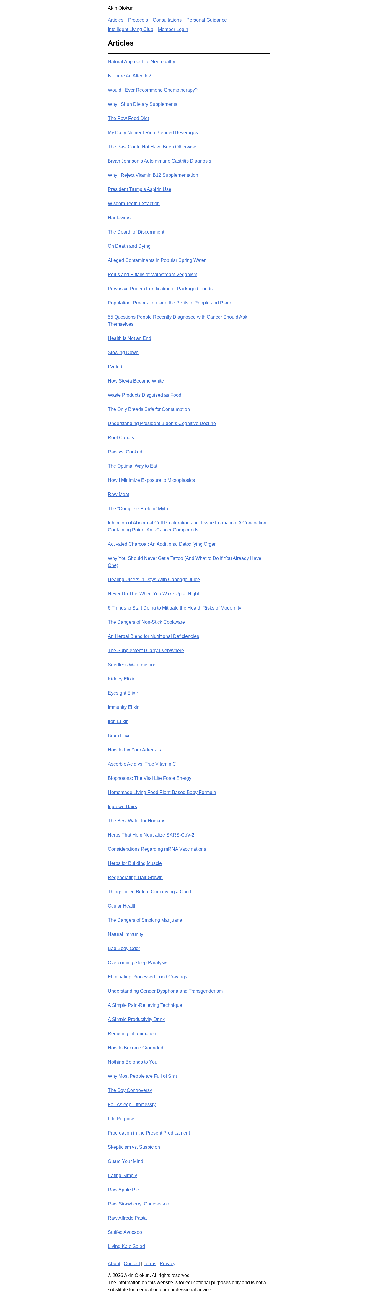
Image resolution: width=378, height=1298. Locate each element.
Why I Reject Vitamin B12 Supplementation (153, 175)
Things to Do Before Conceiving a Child (149, 891)
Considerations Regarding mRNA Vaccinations (157, 849)
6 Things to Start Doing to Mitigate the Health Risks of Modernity (174, 607)
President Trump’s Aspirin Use (139, 189)
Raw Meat (118, 494)
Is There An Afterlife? (129, 75)
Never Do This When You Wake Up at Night (153, 593)
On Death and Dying (129, 246)
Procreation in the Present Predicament (149, 1132)
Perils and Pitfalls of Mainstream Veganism (152, 274)
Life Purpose (121, 1118)
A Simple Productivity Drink (136, 1019)
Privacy (167, 1263)
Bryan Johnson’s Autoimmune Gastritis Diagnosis (159, 160)
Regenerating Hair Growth (135, 877)
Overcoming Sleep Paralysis (137, 962)
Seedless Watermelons (132, 664)
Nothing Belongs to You (132, 1061)
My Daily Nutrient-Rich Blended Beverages (153, 132)
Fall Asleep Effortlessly (132, 1104)
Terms (150, 1263)
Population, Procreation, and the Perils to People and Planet (171, 302)
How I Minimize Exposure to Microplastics (151, 480)
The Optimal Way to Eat (132, 466)
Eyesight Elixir (123, 693)
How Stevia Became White (136, 380)
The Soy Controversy (130, 1090)
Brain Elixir (119, 735)
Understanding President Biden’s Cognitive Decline (162, 423)
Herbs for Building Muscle (135, 863)
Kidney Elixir (121, 678)
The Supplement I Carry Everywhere (146, 650)
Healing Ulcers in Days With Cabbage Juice (154, 579)
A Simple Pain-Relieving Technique (145, 1005)
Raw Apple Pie (123, 1189)
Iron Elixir (118, 721)
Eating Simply (122, 1175)
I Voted (115, 366)
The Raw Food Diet (128, 118)
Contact (132, 1263)
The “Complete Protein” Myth (138, 508)
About (114, 1263)
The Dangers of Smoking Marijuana (145, 920)
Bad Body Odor (124, 948)
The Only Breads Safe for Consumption (149, 409)
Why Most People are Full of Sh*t (142, 1076)
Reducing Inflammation (132, 1033)
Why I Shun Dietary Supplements (142, 104)
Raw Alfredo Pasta (127, 1218)
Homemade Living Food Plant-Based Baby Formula (162, 792)
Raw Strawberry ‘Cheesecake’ (140, 1203)
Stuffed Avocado (125, 1232)
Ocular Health (122, 905)
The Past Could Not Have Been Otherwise (152, 146)
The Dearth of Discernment (136, 231)
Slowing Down (123, 352)
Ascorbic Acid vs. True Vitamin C (142, 764)
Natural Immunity (125, 934)
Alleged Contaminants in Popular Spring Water (157, 260)
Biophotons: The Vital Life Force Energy (149, 778)
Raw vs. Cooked (125, 451)
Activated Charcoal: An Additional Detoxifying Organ (162, 544)
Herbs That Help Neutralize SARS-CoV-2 (151, 834)
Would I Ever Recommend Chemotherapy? (153, 90)
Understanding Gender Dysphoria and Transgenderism (165, 991)
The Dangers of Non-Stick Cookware (146, 622)
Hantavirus (119, 217)
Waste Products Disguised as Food (144, 395)
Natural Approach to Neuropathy (141, 61)
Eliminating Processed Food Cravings (147, 976)
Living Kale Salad (126, 1246)
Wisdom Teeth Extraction (134, 203)
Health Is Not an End (129, 338)
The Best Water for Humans (136, 820)
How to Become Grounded (135, 1047)
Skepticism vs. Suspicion (134, 1147)
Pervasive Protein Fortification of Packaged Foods (160, 288)
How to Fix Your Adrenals (134, 749)
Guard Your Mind (125, 1161)
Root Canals (121, 437)
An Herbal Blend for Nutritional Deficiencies (153, 636)
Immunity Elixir (123, 707)
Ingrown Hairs (122, 806)
